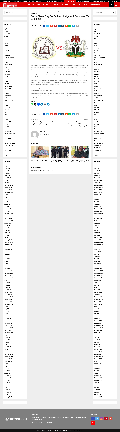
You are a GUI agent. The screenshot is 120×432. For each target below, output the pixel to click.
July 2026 (7, 168)
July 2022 (7, 282)
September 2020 (8, 332)
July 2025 (7, 197)
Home (14, 1)
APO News (19, 1)
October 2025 (8, 190)
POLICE (6, 117)
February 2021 (8, 320)
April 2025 (7, 204)
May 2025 (7, 201)
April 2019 (7, 373)
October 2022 (8, 275)
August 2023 (7, 251)
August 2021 (7, 306)
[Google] (110, 418)
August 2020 (7, 335)
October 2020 (8, 330)
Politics (33, 1)
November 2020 (8, 328)
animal (6, 31)
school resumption (9, 133)
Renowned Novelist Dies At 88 (39, 160)
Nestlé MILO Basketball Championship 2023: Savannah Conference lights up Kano (78, 124)
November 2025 (8, 187)
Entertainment (8, 79)
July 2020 (7, 337)
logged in (40, 170)
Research (7, 129)
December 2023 (8, 242)
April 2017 (7, 389)
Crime (6, 62)
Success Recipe (8, 145)
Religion (6, 126)
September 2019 (8, 361)
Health (6, 91)
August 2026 (7, 166)
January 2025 (8, 211)
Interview (6, 93)
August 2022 (7, 280)
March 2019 (7, 375)
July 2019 (7, 366)
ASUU (5, 38)
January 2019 (8, 380)
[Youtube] (93, 423)
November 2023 (8, 244)
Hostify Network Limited (78, 430)
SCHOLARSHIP (50, 1)
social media (7, 138)
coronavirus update (9, 57)
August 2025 (7, 194)
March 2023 (7, 263)
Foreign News (8, 86)
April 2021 (7, 316)
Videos (43, 1)
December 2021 (8, 297)
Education (7, 74)
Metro (6, 105)
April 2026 (7, 175)
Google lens (7, 88)
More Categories (58, 1)
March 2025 (7, 206)
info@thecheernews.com (45, 422)
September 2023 (8, 249)
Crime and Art (8, 64)
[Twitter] (97, 418)
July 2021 (7, 309)
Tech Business (8, 148)
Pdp (5, 114)
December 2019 (8, 354)
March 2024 (7, 235)
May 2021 (7, 313)
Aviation (6, 41)
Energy (6, 76)
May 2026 (7, 173)
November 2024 (8, 216)
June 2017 (7, 385)
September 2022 (8, 278)
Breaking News (34, 13)
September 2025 (8, 192)
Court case (7, 60)
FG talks (6, 81)
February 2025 (8, 209)
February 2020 (8, 349)
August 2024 (7, 223)
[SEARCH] (24, 12)
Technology (7, 150)
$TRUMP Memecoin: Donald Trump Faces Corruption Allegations (95, 1)
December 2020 (8, 325)
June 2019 (7, 368)
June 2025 (7, 199)
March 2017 (7, 392)
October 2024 (8, 218)
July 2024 (7, 225)
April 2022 (7, 287)
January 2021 (8, 323)
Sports (6, 140)
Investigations (8, 95)
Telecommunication (9, 152)
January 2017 (8, 397)
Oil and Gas (7, 110)
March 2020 (7, 347)
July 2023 (7, 254)
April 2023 (7, 261)
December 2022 (8, 270)
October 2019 (8, 358)
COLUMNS (7, 55)
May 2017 (7, 387)
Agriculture (7, 29)
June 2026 (7, 171)
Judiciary (6, 98)
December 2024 (8, 213)
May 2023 (7, 259)
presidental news (9, 121)
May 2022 (7, 285)
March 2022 (7, 290)
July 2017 (7, 382)
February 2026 (8, 180)
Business (38, 1)
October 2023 (8, 247)
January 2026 (8, 182)
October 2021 (8, 301)
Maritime (6, 102)
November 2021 (8, 299)
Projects (6, 124)
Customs (6, 69)
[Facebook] (93, 418)
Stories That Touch (9, 143)
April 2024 (7, 232)
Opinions (6, 112)
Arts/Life (6, 36)
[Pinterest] (106, 418)
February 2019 (8, 378)
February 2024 (8, 237)
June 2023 (7, 256)
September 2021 (8, 304)
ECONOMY (7, 71)
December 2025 (8, 185)
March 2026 (7, 178)
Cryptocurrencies (26, 1)
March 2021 (7, 318)
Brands (6, 45)
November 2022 (8, 273)
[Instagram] (101, 418)
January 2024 (8, 240)
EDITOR (34, 22)
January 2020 (8, 351)
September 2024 (8, 220)
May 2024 (7, 230)
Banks (6, 43)
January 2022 (8, 294)
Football (6, 83)
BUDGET (6, 50)
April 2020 (7, 344)
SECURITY (7, 136)
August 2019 (7, 363)
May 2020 (7, 342)
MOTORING (7, 107)
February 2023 (8, 266)
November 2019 (8, 356)
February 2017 (8, 394)
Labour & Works (8, 100)
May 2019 (7, 370)
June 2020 (7, 339)
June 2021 (7, 311)
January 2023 (8, 268)
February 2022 (8, 292)
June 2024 (7, 228)
